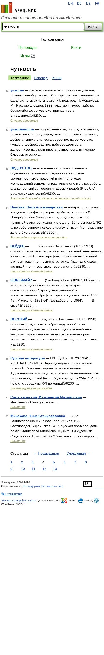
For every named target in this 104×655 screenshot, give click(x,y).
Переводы (27, 47)
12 (44, 469)
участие (17, 90)
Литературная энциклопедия (31, 388)
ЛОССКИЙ (18, 319)
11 (33, 469)
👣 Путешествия (11, 493)
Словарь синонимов (24, 120)
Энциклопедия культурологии (31, 271)
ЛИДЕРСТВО (21, 168)
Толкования (52, 39)
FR (97, 3)
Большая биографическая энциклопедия (38, 237)
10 (23, 469)
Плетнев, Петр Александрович (36, 207)
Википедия (17, 407)
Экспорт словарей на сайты (18, 500)
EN (70, 3)
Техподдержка (31, 486)
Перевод (41, 78)
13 (55, 469)
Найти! (93, 27)
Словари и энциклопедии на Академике (41, 17)
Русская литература (27, 358)
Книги (76, 47)
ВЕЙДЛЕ (17, 246)
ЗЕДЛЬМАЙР (21, 280)
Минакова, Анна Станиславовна (37, 416)
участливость (22, 129)
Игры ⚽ (28, 56)
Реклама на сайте (52, 486)
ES (88, 3)
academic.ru (18, 7)
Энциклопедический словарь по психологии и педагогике (50, 198)
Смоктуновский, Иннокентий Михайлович (46, 397)
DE (79, 3)
